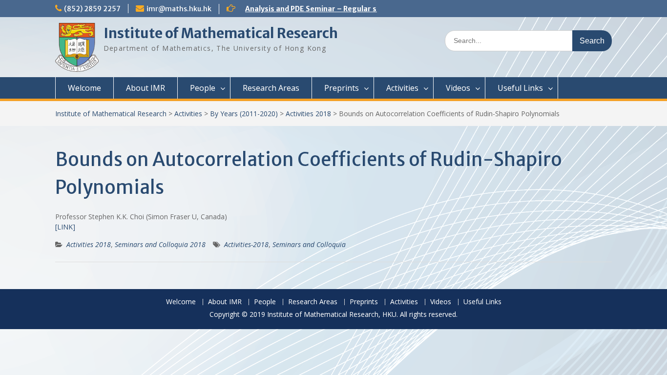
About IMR (145, 88)
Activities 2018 (308, 113)
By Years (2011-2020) (244, 113)
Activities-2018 (246, 244)
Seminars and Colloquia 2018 (160, 244)
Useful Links (520, 88)
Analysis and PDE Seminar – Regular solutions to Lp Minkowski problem (369, 8)
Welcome (84, 88)
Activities (402, 88)
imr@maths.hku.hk (178, 8)
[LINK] (65, 226)
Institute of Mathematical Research (221, 33)
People (202, 88)
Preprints (341, 88)
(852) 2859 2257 (92, 8)
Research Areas (271, 88)
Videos (458, 88)
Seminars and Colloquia (309, 244)
